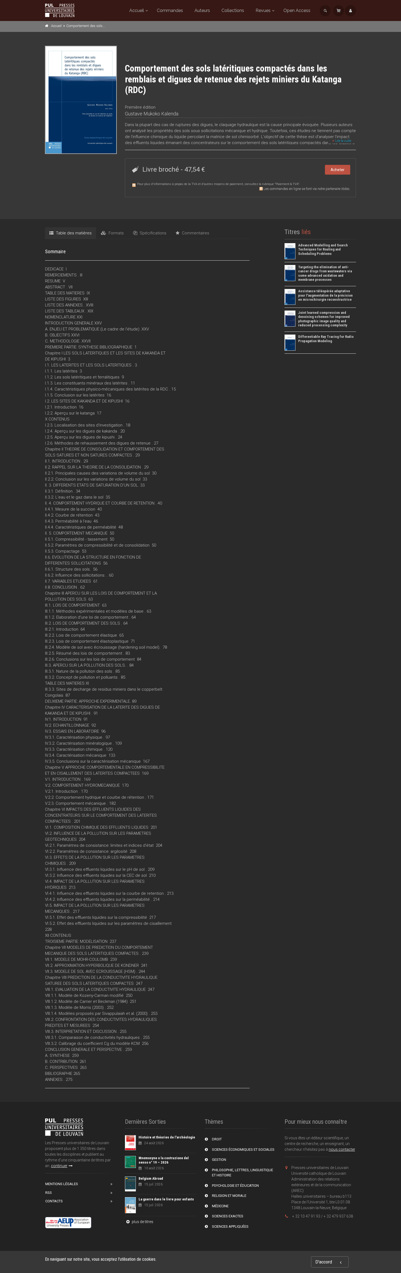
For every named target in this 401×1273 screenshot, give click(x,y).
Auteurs (202, 10)
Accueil (136, 10)
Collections (233, 10)
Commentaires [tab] (195, 233)
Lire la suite (342, 141)
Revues (263, 10)
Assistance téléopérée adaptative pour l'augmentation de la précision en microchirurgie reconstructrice (325, 295)
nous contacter (342, 1149)
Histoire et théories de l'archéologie (167, 1137)
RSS (48, 1193)
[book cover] (81, 99)
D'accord (323, 1262)
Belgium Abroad (151, 1178)
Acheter (338, 170)
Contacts (54, 1201)
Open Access (296, 10)
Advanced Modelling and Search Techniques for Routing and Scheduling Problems (323, 249)
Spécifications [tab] (152, 233)
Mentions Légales (61, 1184)
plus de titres (142, 1222)
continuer (59, 1166)
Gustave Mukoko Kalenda (151, 114)
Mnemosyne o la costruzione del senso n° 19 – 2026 (164, 1160)
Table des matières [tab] (73, 233)
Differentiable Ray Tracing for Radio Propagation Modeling (326, 339)
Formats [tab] (115, 233)
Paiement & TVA (287, 184)
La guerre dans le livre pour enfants (166, 1199)
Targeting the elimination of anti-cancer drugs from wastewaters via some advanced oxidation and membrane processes (325, 273)
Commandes (170, 10)
